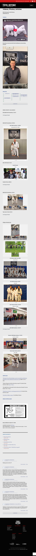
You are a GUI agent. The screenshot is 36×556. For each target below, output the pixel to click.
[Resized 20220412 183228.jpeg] (23, 208)
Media (24, 525)
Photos (24, 528)
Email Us (13, 534)
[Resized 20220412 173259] (7, 208)
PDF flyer (12, 425)
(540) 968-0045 (22, 549)
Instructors (17, 525)
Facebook (13, 536)
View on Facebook (23, 464)
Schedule (8, 528)
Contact (14, 533)
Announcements (9, 529)
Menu (31, 5)
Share (27, 464)
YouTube (13, 538)
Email (26, 549)
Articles (24, 529)
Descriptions (9, 527)
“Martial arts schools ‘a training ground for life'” (12, 391)
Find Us (20, 533)
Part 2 (13, 384)
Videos (24, 527)
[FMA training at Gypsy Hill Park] (15, 255)
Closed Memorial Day (8, 442)
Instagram (13, 537)
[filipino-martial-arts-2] (15, 238)
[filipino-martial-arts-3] (23, 238)
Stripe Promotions (7, 436)
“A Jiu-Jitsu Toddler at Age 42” (8, 395)
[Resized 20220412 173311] (15, 208)
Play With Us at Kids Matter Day (10, 444)
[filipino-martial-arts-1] (7, 238)
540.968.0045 (27, 1)
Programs (9, 525)
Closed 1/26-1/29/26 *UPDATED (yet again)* (12, 447)
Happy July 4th (6, 439)
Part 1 (10, 384)
